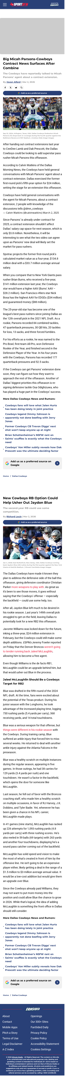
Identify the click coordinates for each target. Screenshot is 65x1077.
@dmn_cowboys (33, 208)
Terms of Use (10, 1038)
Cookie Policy (39, 1038)
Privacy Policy (39, 1032)
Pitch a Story (10, 1032)
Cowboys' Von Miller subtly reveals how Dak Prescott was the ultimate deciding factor (33, 449)
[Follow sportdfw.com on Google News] (57, 463)
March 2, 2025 (51, 212)
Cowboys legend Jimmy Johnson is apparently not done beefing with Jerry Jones (30, 418)
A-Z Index (8, 1049)
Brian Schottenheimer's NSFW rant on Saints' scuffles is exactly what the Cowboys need (33, 439)
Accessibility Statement (45, 1043)
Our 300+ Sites (39, 1021)
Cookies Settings (41, 1049)
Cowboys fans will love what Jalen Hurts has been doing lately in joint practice (31, 407)
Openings (36, 1016)
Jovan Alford (13, 82)
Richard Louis (13, 516)
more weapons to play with (27, 587)
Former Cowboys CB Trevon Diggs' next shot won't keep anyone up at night (30, 428)
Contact (7, 1021)
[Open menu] (5, 4)
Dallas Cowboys (19, 476)
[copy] (21, 87)
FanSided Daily (40, 1027)
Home (6, 476)
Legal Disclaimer (12, 1043)
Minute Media (17, 1057)
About (6, 1016)
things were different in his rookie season (27, 729)
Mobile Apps (9, 1027)
